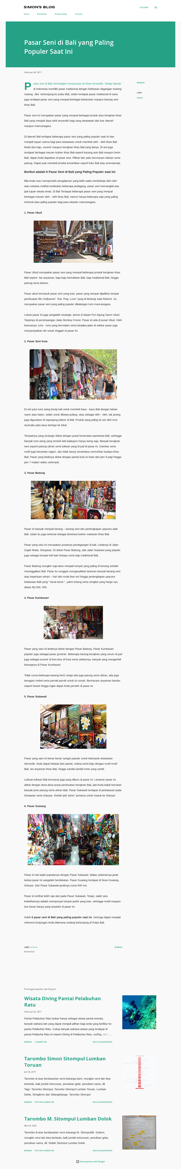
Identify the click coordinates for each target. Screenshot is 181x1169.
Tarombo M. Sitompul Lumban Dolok (68, 1118)
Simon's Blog (39, 7)
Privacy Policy (61, 14)
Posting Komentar (44, 1102)
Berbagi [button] (141, 82)
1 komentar (41, 1042)
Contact (79, 14)
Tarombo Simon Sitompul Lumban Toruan (65, 1061)
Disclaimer (42, 14)
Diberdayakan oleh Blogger (92, 1161)
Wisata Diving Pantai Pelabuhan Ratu (62, 1001)
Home (26, 14)
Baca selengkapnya (102, 1042)
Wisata (140, 97)
